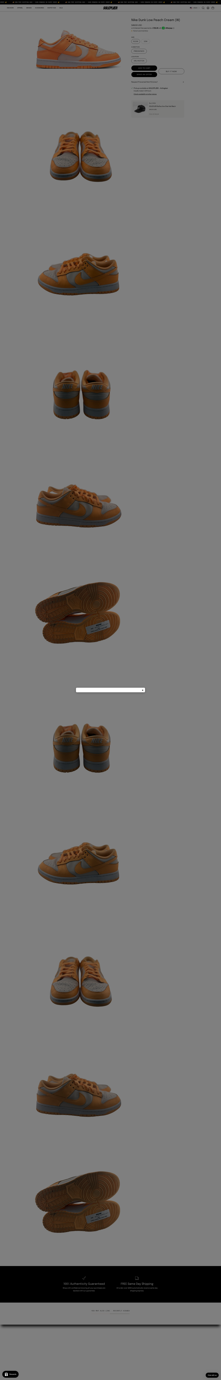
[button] (212, 1375)
